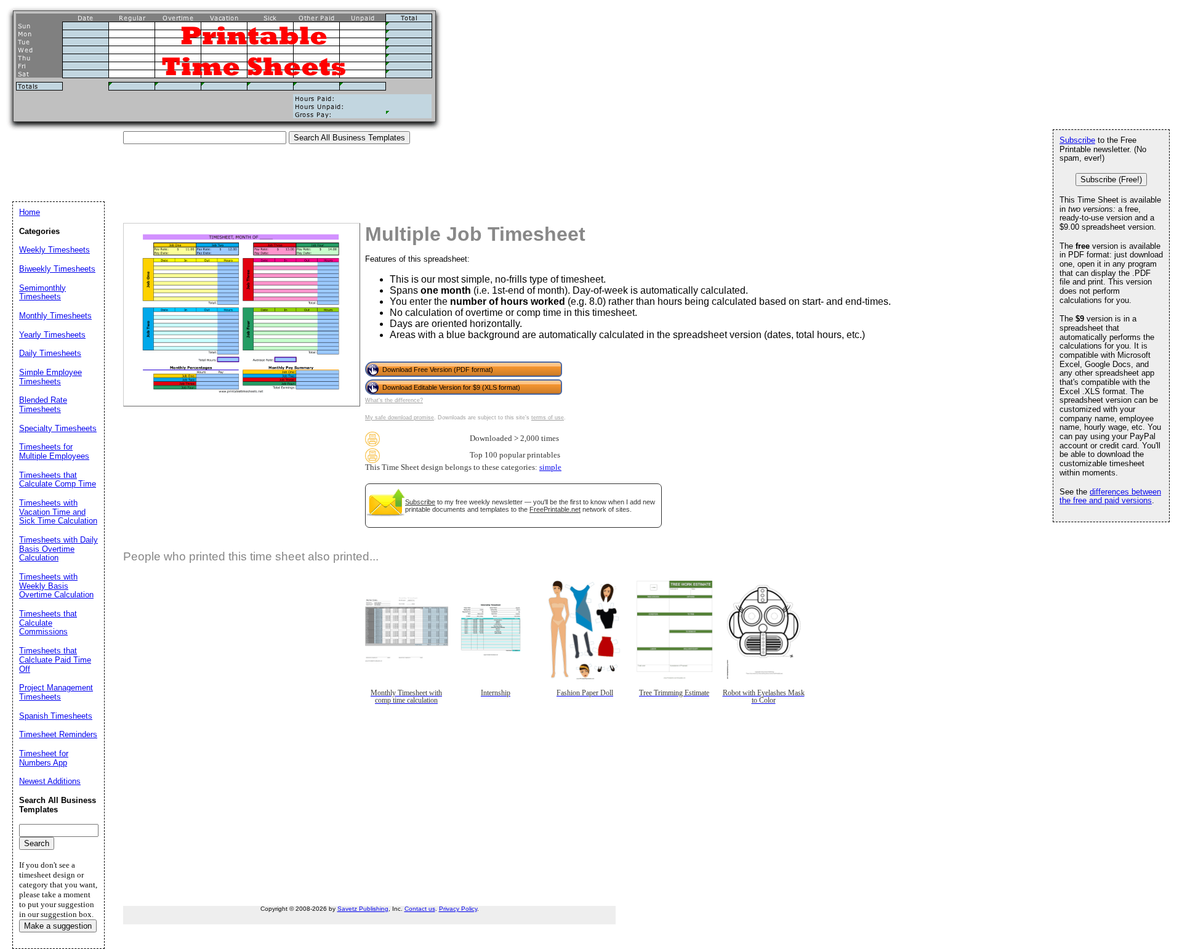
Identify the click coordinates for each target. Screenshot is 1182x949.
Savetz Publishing (362, 908)
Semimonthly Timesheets (42, 292)
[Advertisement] (236, 172)
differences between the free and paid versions (1110, 496)
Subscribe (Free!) (1111, 179)
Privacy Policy (458, 908)
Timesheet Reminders (58, 734)
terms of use (547, 417)
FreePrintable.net (555, 509)
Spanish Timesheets (55, 716)
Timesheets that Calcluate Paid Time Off (55, 659)
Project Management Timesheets (56, 692)
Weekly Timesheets (54, 249)
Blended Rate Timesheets (43, 404)
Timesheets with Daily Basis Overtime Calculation (58, 548)
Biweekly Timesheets (57, 268)
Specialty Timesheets (58, 428)
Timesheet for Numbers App (43, 758)
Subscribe (420, 502)
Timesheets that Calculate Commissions (48, 622)
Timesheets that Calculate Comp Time (57, 479)
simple (550, 467)
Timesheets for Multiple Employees (54, 451)
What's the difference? (394, 400)
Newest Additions (50, 781)
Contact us (419, 908)
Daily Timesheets (50, 353)
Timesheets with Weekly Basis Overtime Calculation (56, 585)
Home (29, 212)
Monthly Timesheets (55, 315)
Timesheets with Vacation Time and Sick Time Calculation (58, 511)
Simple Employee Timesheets (50, 377)
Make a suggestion (58, 926)
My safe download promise (399, 417)
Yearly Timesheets (52, 334)
